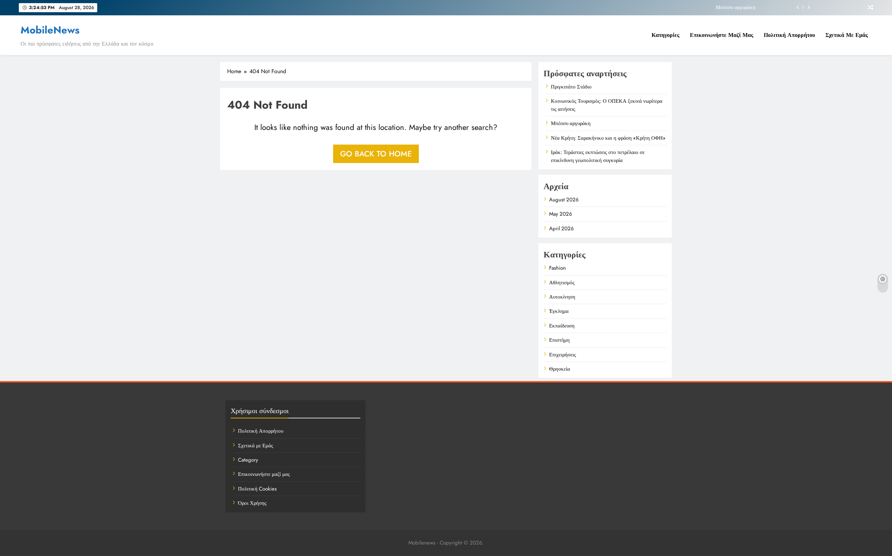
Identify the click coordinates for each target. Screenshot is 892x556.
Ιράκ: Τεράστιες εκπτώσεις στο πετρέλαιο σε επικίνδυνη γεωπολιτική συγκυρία (598, 156)
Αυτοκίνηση (562, 297)
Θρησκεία (559, 369)
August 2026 (564, 199)
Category (248, 460)
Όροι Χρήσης (252, 503)
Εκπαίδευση (562, 326)
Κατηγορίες (665, 35)
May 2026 (560, 214)
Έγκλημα (559, 311)
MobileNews (50, 30)
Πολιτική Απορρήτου (789, 35)
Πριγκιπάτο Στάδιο (571, 87)
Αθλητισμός (562, 282)
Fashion (557, 268)
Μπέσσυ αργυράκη (735, 7)
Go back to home (376, 153)
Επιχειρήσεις (562, 354)
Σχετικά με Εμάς (846, 35)
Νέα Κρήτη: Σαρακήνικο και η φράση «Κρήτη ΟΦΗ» (608, 138)
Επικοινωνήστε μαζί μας (721, 35)
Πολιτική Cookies (257, 489)
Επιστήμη (559, 340)
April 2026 (561, 228)
